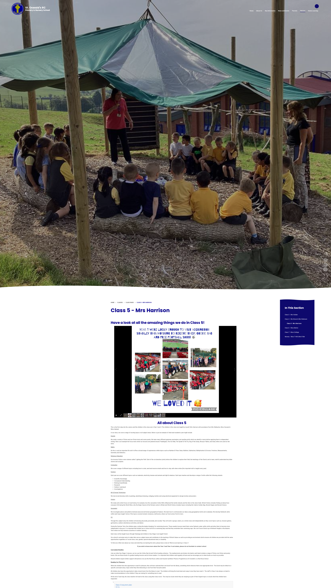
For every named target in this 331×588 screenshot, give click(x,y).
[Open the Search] (317, 6)
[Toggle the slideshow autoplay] (325, 269)
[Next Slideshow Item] (325, 260)
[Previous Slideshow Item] (325, 265)
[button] (117, 369)
